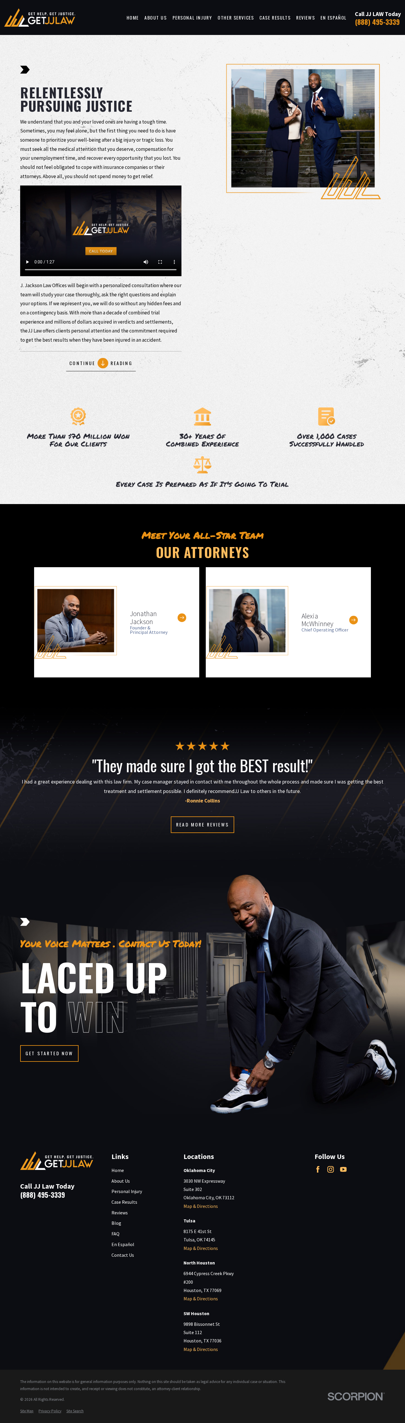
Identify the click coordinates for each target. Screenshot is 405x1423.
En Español (122, 1244)
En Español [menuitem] (334, 17)
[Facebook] (318, 1169)
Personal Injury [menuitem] (192, 17)
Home (117, 1170)
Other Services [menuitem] (236, 17)
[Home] (39, 17)
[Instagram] (330, 1169)
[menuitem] (27, 1411)
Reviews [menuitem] (305, 17)
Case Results (124, 1202)
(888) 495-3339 (377, 21)
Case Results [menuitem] (275, 17)
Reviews (119, 1213)
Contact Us (122, 1255)
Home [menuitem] (133, 17)
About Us (120, 1181)
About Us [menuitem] (155, 17)
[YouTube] (343, 1169)
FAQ (115, 1234)
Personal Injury (126, 1191)
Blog (116, 1223)
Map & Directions (201, 1206)
